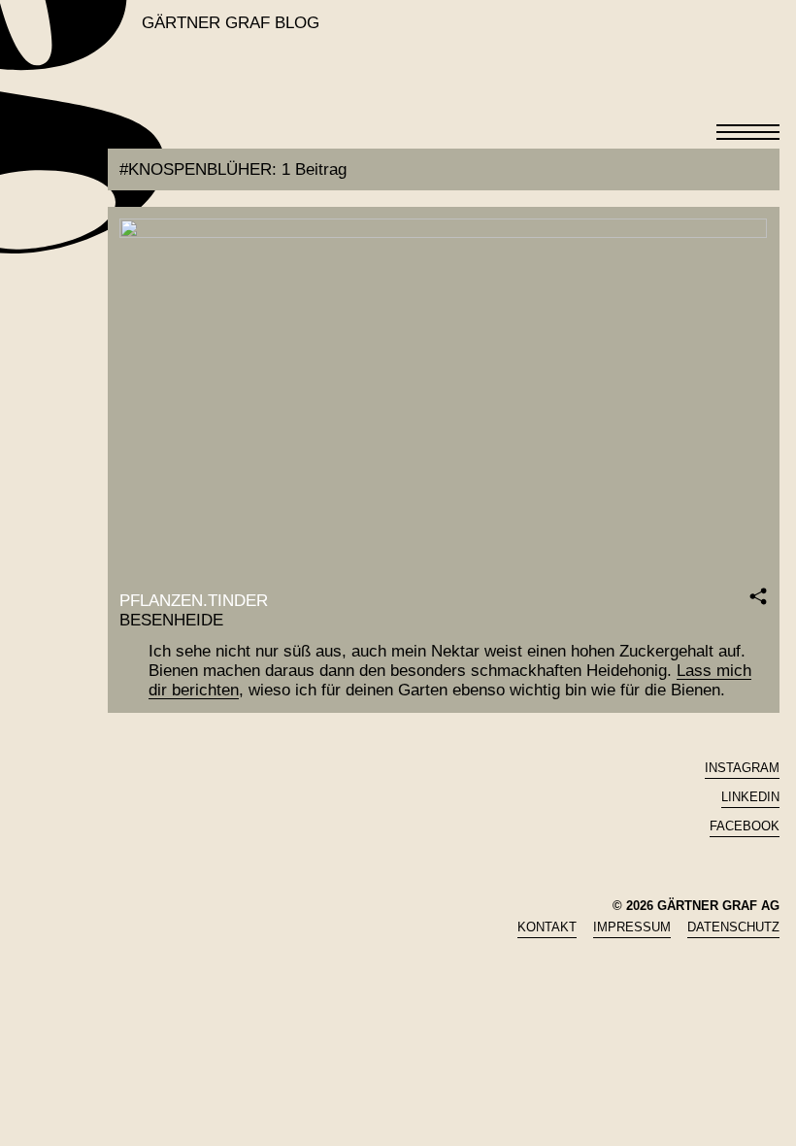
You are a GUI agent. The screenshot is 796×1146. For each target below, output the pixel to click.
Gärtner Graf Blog (230, 23)
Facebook (744, 826)
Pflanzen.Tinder (193, 600)
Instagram (742, 767)
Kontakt (547, 927)
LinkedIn (750, 797)
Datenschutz (733, 927)
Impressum (632, 927)
